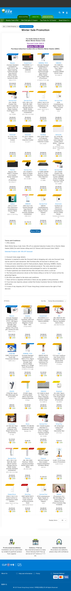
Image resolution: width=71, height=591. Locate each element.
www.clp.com (50, 4)
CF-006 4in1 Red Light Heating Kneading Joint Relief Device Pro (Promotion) (12, 429)
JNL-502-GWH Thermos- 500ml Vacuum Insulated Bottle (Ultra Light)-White (27, 464)
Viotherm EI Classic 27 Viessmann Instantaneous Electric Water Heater (58, 210)
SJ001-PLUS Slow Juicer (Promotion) (59, 461)
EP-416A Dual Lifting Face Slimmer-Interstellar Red (59, 428)
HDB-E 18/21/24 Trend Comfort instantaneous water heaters (43, 105)
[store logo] (7, 12)
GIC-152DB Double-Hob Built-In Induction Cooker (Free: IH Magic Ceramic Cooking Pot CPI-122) (12, 107)
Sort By (43, 301)
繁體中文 (4, 584)
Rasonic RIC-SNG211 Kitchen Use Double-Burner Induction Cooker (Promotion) (12, 176)
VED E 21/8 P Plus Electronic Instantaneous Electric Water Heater (13, 209)
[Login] (67, 12)
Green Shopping (11, 26)
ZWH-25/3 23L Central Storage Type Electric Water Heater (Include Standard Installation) (28, 210)
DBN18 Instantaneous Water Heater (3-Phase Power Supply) (43, 209)
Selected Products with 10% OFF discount (19, 251)
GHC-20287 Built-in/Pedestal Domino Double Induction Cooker (43, 139)
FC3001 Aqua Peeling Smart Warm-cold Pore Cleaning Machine (27, 395)
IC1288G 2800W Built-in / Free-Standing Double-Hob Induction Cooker (43, 175)
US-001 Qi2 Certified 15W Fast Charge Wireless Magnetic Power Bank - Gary (27, 321)
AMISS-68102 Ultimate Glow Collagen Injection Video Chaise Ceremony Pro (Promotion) (43, 360)
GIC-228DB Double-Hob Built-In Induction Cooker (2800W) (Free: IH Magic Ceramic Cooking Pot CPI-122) (58, 177)
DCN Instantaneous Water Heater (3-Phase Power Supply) (58, 106)
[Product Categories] (2, 20)
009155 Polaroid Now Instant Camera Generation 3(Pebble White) (43, 463)
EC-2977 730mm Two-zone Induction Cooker (27, 138)
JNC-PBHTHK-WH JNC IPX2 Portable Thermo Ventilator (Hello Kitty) (59, 320)
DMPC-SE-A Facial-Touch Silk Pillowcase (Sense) (11, 357)
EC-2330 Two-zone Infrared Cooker (12, 138)
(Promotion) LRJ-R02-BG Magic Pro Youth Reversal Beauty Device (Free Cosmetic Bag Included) (59, 500)
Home (3, 26)
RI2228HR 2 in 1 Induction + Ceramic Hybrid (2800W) (28, 67)
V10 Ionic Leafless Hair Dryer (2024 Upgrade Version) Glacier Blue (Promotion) (59, 359)
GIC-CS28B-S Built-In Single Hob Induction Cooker (28, 174)
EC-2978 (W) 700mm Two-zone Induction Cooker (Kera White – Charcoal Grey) (58, 141)
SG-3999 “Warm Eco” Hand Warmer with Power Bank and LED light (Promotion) (59, 396)
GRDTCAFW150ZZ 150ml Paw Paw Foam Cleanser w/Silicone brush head (28, 499)
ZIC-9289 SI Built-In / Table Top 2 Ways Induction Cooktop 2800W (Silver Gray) (58, 69)
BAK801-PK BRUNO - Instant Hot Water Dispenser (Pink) (27, 427)
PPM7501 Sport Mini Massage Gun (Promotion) (12, 394)
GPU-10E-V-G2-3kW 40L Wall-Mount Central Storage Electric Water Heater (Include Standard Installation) (28, 107)
